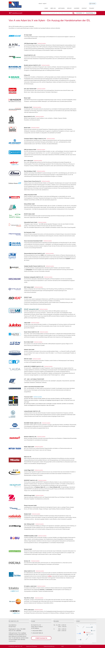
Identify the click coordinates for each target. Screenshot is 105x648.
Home (46, 8)
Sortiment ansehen (42, 43)
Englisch (44, 3)
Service (69, 8)
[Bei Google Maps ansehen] (86, 634)
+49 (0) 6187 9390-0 (37, 630)
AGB (62, 646)
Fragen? (91, 8)
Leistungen (61, 8)
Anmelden (93, 3)
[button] (80, 13)
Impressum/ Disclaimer (31, 646)
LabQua (50, 576)
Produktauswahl (15, 13)
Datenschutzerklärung (49, 646)
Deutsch (40, 3)
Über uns (53, 8)
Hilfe (80, 646)
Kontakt (84, 8)
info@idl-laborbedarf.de (41, 638)
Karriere (76, 8)
